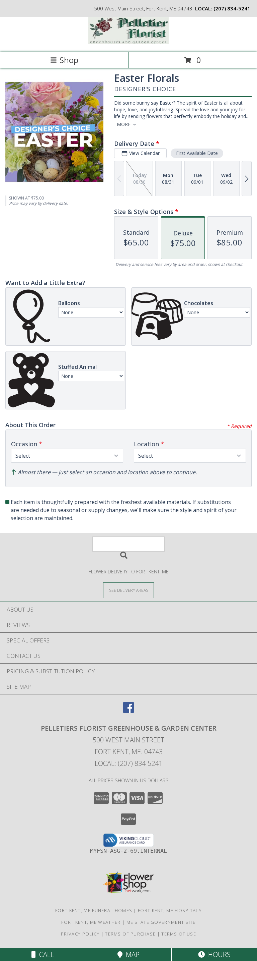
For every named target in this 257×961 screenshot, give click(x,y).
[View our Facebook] (128, 711)
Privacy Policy (80, 934)
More (124, 124)
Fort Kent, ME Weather (90, 922)
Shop (69, 59)
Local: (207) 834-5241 (128, 763)
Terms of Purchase (130, 934)
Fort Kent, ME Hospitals (170, 910)
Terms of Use (178, 934)
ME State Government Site (161, 922)
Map (131, 954)
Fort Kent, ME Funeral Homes (93, 910)
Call (45, 954)
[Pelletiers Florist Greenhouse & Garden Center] (128, 42)
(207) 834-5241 (231, 8)
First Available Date (197, 153)
